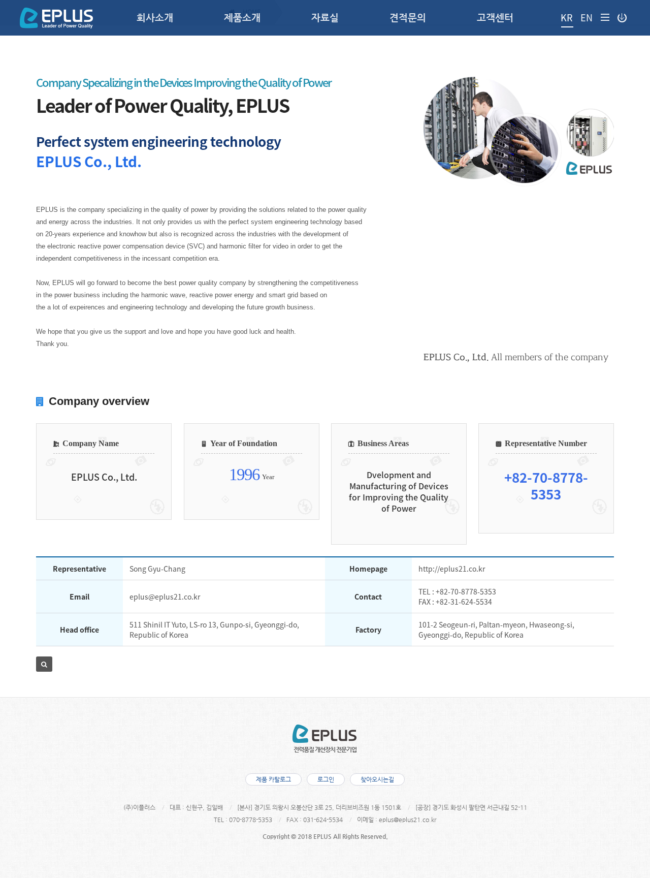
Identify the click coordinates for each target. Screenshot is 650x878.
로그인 (325, 779)
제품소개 (242, 17)
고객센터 (495, 17)
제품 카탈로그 (273, 779)
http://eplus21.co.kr (451, 568)
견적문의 (407, 17)
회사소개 (155, 17)
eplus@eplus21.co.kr (164, 596)
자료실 (325, 17)
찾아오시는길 (377, 779)
